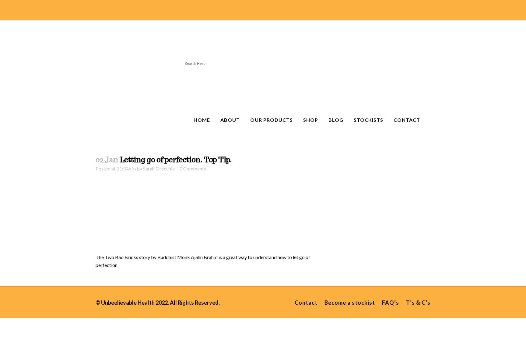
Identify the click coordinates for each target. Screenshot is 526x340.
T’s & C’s (418, 302)
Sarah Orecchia (159, 168)
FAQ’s (390, 302)
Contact (306, 302)
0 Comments (193, 168)
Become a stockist (349, 302)
